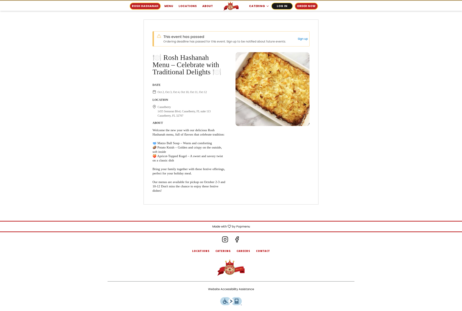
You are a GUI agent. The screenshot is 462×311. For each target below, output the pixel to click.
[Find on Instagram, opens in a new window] (225, 240)
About (207, 6)
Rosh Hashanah (145, 6)
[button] (259, 6)
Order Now (306, 6)
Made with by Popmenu (126, 226)
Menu (168, 6)
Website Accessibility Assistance (231, 289)
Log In (282, 6)
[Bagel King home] (231, 6)
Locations (188, 6)
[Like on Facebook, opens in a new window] (237, 240)
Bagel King (231, 268)
